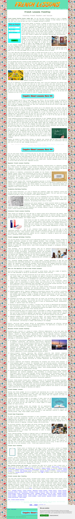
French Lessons (27, 490)
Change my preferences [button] (54, 515)
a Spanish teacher (28, 468)
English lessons (62, 468)
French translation (62, 470)
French (19, 448)
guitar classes (51, 469)
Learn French (53, 491)
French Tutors (52, 490)
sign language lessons (26, 470)
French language (62, 485)
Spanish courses (19, 469)
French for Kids (43, 491)
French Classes (43, 494)
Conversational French (14, 493)
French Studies (52, 494)
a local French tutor (40, 159)
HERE (42, 472)
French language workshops (36, 241)
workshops (14, 248)
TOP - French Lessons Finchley (16, 499)
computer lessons (44, 470)
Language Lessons (16, 490)
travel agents (11, 468)
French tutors (32, 157)
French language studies (59, 453)
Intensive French (12, 491)
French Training (62, 494)
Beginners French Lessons (40, 490)
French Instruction (13, 497)
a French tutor (61, 465)
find (12, 478)
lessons (41, 466)
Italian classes (19, 472)
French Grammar (12, 494)
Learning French (33, 491)
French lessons (20, 153)
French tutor (57, 461)
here (30, 488)
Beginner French (51, 496)
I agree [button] (42, 515)
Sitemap (9, 509)
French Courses (62, 490)
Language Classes (61, 493)
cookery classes (46, 468)
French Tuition (42, 496)
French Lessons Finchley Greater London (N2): (20, 18)
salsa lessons (35, 469)
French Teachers (23, 491)
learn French (55, 220)
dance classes (55, 466)
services (15, 473)
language (24, 38)
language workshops (23, 260)
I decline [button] (46, 515)
